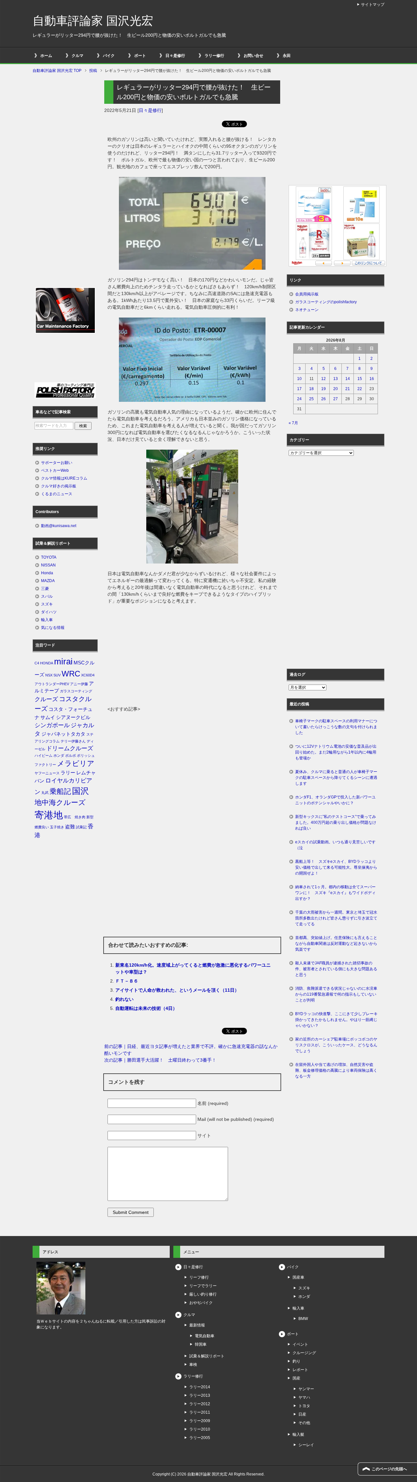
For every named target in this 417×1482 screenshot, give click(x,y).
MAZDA (48, 580)
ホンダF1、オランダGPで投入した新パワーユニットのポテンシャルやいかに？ (335, 800)
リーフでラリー (203, 1286)
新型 (89, 817)
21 (347, 389)
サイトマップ (372, 4)
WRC (71, 673)
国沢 (80, 790)
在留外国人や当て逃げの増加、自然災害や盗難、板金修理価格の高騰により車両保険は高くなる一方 (336, 1070)
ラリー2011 (199, 1412)
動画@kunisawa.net (58, 525)
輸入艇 (298, 1434)
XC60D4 (87, 675)
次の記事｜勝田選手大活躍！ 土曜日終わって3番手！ (160, 1060)
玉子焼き (57, 827)
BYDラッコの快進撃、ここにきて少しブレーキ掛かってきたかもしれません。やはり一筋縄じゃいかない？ (336, 1020)
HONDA (46, 663)
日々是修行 (175, 55)
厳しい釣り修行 (203, 1294)
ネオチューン (307, 309)
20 (335, 389)
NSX (48, 675)
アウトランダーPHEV (52, 684)
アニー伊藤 (79, 684)
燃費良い (42, 827)
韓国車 (201, 1344)
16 (371, 378)
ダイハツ (49, 612)
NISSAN (48, 565)
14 (347, 378)
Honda (47, 573)
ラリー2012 (199, 1404)
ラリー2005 (199, 1437)
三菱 (45, 588)
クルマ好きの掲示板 (58, 486)
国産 (296, 1378)
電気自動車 (204, 1336)
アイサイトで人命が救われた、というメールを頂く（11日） (177, 990)
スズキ (47, 604)
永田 (287, 55)
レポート (300, 1369)
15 (359, 378)
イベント (300, 1344)
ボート (140, 55)
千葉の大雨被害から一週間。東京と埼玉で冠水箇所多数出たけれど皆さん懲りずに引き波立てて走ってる (336, 918)
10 (299, 378)
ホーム (46, 55)
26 (323, 399)
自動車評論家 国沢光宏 (93, 20)
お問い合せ (253, 55)
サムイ (47, 717)
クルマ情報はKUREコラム (64, 478)
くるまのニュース (56, 494)
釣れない (124, 999)
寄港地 (49, 814)
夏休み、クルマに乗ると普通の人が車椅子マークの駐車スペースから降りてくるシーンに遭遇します (336, 777)
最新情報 (197, 1325)
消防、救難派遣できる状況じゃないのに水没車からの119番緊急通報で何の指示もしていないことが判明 (336, 994)
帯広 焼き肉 (74, 817)
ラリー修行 (214, 55)
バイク (109, 55)
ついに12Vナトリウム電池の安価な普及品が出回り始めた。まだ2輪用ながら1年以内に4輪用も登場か (336, 752)
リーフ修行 (199, 1277)
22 (359, 389)
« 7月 (293, 423)
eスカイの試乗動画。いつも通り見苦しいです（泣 (335, 845)
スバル (47, 596)
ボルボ (70, 755)
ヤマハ (304, 1397)
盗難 (70, 826)
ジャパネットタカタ (63, 734)
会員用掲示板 (307, 294)
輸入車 (47, 620)
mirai (63, 661)
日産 (302, 1414)
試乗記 (81, 827)
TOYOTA (48, 557)
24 (299, 399)
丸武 (45, 793)
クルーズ (46, 699)
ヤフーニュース (47, 773)
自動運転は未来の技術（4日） (146, 1008)
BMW (303, 1318)
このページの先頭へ (389, 1469)
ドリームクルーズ (69, 748)
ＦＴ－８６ (126, 981)
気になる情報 (53, 627)
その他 (304, 1423)
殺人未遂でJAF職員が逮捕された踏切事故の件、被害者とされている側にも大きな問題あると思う (336, 969)
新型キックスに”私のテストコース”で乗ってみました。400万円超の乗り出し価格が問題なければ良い (335, 822)
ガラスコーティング (76, 691)
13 (335, 378)
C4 (37, 663)
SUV (57, 675)
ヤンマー (306, 1389)
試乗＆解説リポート (206, 1356)
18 (311, 389)
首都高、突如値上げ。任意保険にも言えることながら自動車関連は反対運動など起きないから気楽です (336, 943)
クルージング (304, 1353)
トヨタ (304, 1406)
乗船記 (60, 791)
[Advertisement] (192, 656)
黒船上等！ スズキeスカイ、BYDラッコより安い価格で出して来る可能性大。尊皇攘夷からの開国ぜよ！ (336, 867)
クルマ (77, 55)
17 (299, 389)
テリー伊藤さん (73, 741)
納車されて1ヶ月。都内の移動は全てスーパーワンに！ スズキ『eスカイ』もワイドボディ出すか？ (335, 893)
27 (335, 399)
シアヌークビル (73, 717)
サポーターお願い (56, 462)
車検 (193, 1364)
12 (323, 378)
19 (323, 389)
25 (311, 399)
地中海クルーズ (60, 802)
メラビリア (75, 763)
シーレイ (306, 1445)
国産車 (298, 1277)
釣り (296, 1361)
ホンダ (58, 755)
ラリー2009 (199, 1421)
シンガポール (52, 725)
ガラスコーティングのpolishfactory (326, 302)
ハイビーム (43, 755)
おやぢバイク (201, 1302)
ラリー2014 (199, 1387)
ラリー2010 (199, 1429)
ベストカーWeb (55, 470)
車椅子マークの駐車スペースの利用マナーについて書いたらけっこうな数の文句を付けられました (336, 727)
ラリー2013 (199, 1395)
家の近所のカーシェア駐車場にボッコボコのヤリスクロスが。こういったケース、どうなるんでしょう (336, 1045)
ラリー (68, 772)
